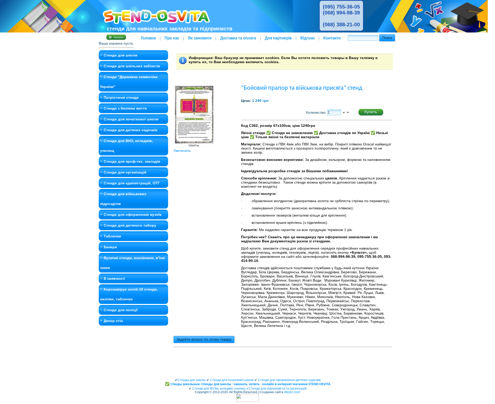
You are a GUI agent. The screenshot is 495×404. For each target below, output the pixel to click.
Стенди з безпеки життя (125, 108)
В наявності (114, 278)
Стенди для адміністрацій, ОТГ (132, 183)
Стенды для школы (191, 380)
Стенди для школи (120, 55)
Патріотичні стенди (121, 97)
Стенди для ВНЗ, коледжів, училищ (126, 146)
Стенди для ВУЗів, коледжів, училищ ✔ (220, 388)
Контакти (332, 38)
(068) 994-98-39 (341, 12)
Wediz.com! (292, 392)
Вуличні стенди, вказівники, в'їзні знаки (132, 263)
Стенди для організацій (125, 172)
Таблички (112, 236)
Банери (110, 247)
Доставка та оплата (238, 38)
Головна (148, 38)
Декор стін (113, 321)
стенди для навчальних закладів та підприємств (169, 28)
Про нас (171, 38)
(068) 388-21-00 (341, 24)
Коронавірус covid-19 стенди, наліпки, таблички (129, 294)
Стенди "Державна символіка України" (129, 82)
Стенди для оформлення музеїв (133, 214)
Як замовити (199, 38)
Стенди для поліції (121, 310)
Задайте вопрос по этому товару (204, 339)
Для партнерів (278, 38)
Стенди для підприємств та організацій (278, 388)
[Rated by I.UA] (247, 401)
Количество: (316, 112)
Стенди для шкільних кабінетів (132, 66)
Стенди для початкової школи (131, 119)
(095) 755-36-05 (341, 7)
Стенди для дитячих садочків (131, 130)
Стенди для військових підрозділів (123, 199)
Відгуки (307, 38)
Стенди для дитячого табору (130, 225)
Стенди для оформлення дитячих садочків (289, 380)
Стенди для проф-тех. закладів (132, 161)
